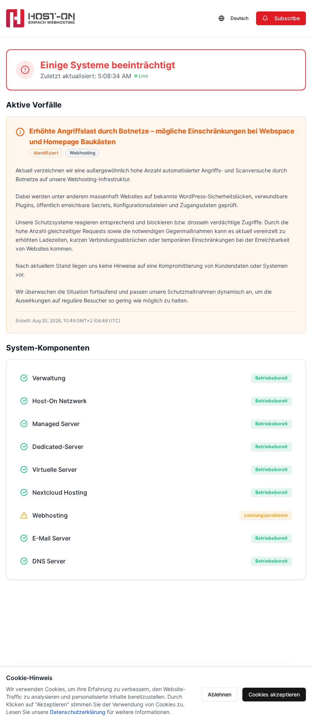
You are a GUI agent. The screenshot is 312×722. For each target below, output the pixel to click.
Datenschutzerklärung (77, 712)
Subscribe (287, 18)
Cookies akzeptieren (274, 694)
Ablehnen (219, 694)
